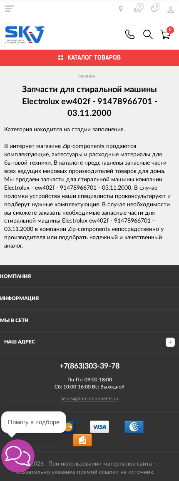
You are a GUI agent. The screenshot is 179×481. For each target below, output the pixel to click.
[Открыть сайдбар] (9, 8)
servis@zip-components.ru (89, 398)
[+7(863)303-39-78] (130, 34)
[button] (18, 456)
